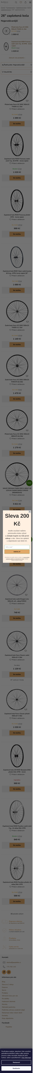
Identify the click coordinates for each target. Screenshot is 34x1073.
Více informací (26, 1058)
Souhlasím (16, 1068)
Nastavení (16, 1062)
